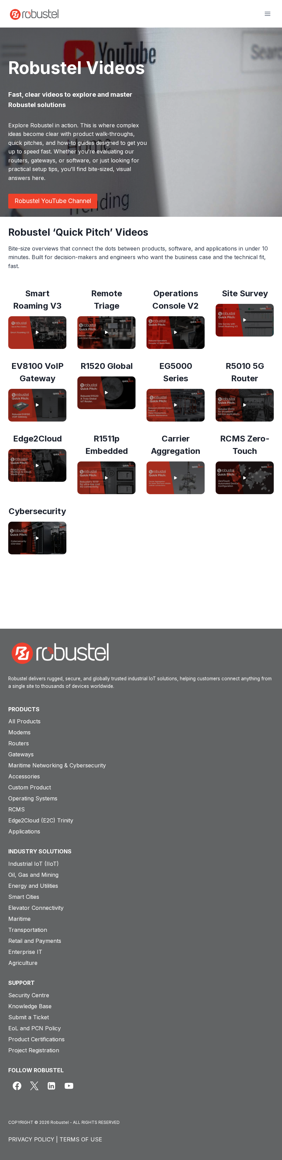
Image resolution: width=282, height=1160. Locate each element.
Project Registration (33, 1050)
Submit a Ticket (28, 1017)
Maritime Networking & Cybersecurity (57, 765)
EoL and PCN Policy (34, 1028)
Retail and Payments (34, 940)
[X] (34, 1085)
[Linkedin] (51, 1085)
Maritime (19, 918)
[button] (37, 332)
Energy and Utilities (33, 885)
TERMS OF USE (80, 1139)
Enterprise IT (25, 951)
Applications (24, 831)
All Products (24, 721)
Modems (19, 732)
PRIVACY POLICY (31, 1139)
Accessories (24, 776)
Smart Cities (23, 896)
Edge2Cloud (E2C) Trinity (40, 820)
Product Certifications (36, 1039)
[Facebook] (16, 1085)
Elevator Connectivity (36, 907)
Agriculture (22, 962)
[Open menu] (267, 13)
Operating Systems (32, 798)
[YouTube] (68, 1085)
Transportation (27, 929)
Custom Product (29, 787)
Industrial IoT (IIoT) (33, 863)
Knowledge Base (30, 1006)
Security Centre (28, 995)
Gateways (21, 754)
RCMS (16, 809)
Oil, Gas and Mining (33, 874)
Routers (18, 743)
